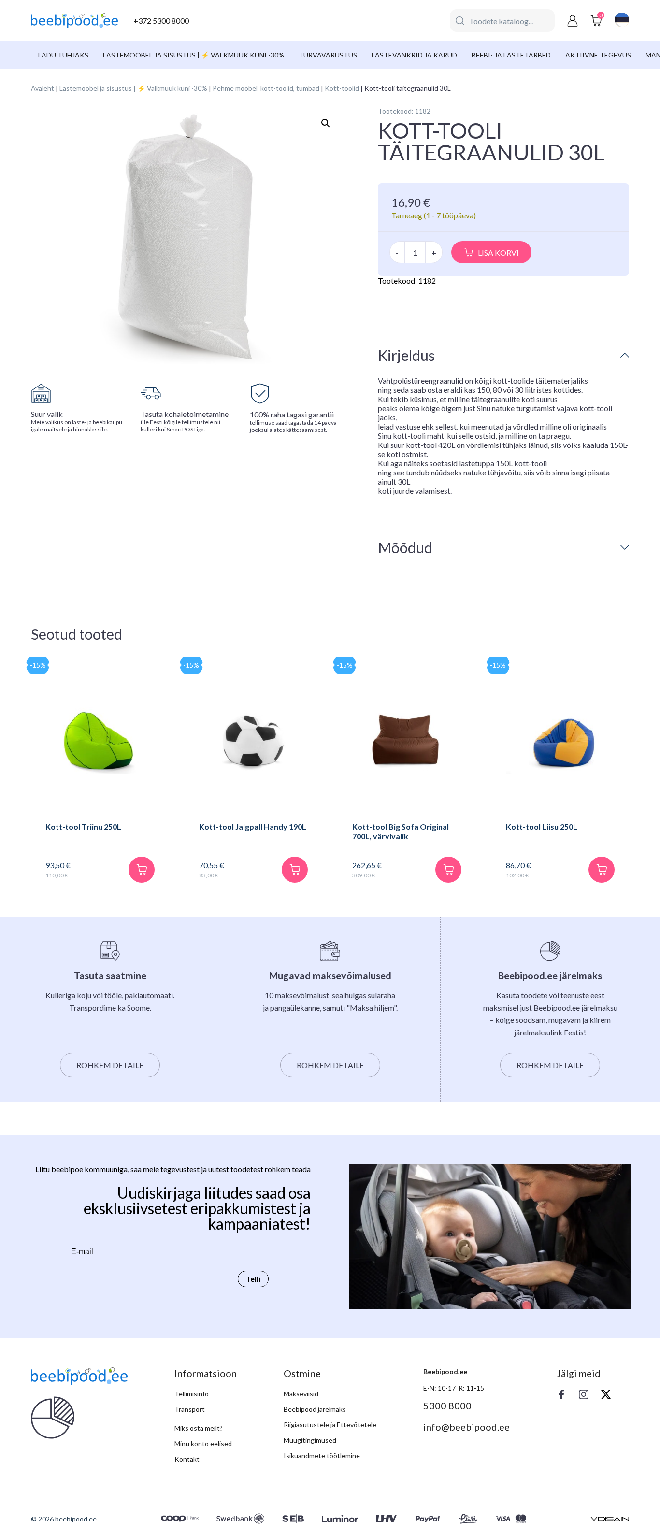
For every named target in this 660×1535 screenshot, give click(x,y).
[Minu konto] (572, 20)
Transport (189, 1409)
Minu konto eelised (203, 1443)
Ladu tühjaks (63, 55)
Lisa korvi (498, 252)
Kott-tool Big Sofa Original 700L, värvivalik (400, 831)
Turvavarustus (328, 55)
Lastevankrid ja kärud (414, 55)
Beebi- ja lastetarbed (511, 55)
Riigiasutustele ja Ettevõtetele (330, 1424)
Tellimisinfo (191, 1394)
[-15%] (100, 741)
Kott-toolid (342, 88)
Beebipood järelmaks (315, 1409)
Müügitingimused (310, 1440)
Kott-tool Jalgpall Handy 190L (252, 826)
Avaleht (42, 88)
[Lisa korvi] (142, 870)
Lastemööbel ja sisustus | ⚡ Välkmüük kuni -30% (193, 55)
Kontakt (187, 1459)
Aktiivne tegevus (598, 55)
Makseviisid (301, 1394)
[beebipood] (74, 21)
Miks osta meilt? (198, 1428)
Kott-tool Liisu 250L (541, 826)
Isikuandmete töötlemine (322, 1455)
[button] (325, 123)
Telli (253, 1278)
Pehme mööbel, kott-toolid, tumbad (266, 88)
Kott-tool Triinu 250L (83, 826)
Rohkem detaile (109, 1065)
